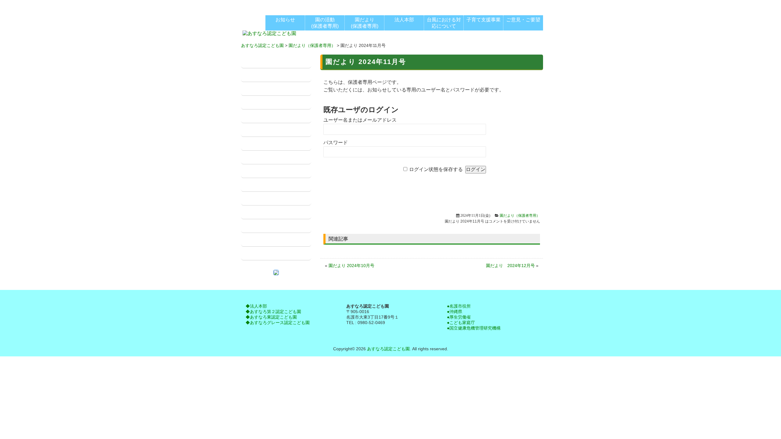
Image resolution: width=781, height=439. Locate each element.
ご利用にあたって (265, 171)
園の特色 (255, 102)
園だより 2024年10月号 (351, 265)
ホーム (253, 61)
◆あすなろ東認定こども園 (271, 317)
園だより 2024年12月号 (510, 265)
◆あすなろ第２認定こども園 (273, 311)
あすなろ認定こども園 (262, 45)
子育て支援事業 (263, 184)
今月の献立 (258, 226)
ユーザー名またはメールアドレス (360, 120)
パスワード (335, 142)
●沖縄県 (454, 311)
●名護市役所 (459, 306)
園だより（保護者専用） (312, 45)
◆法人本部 (256, 306)
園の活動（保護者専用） (272, 130)
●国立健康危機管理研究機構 (474, 328)
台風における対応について (275, 198)
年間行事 (255, 157)
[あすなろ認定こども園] (269, 34)
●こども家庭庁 (461, 322)
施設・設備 (258, 88)
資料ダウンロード (265, 212)
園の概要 (255, 75)
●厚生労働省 (459, 317)
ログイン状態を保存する (436, 169)
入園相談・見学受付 (268, 239)
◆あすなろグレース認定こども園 (278, 322)
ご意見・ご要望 (263, 253)
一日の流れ (258, 116)
